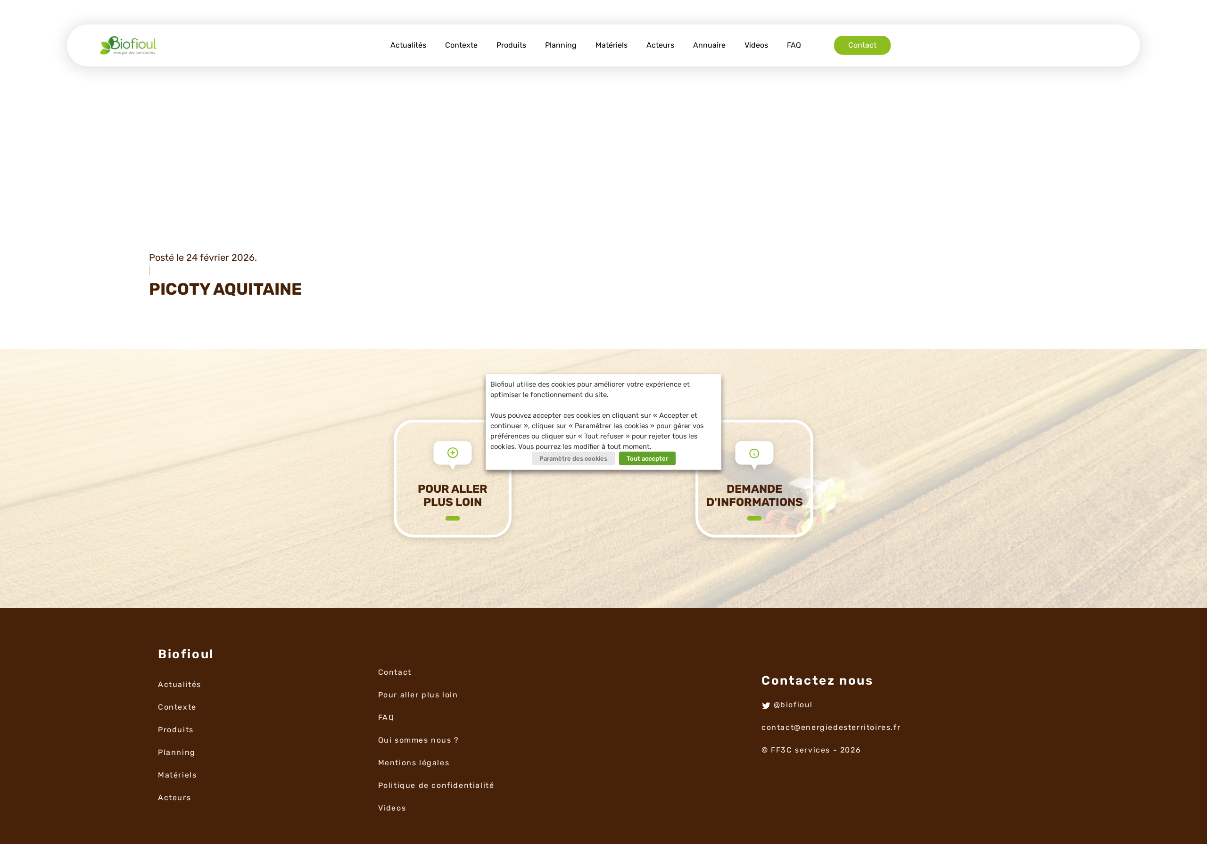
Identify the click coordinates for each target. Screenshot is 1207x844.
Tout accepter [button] (647, 458)
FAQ (794, 45)
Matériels (611, 45)
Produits (511, 45)
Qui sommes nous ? (418, 740)
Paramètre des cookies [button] (573, 458)
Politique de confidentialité (436, 785)
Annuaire (709, 45)
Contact (862, 45)
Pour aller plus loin (418, 694)
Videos (756, 45)
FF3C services (800, 749)
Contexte (461, 45)
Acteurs (660, 45)
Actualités (408, 45)
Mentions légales (414, 762)
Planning (561, 45)
